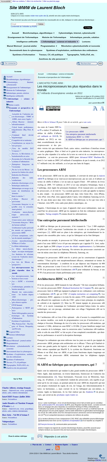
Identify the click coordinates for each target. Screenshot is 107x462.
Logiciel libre (14, 332)
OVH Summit (17, 305)
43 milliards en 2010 (47, 136)
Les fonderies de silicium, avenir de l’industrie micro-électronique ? (22, 256)
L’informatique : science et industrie (60, 42)
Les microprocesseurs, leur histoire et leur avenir (22, 277)
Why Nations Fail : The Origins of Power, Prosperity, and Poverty (22, 326)
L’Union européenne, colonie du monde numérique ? (22, 236)
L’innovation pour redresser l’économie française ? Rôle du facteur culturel (22, 222)
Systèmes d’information (24, 54)
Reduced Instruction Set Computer (77, 288)
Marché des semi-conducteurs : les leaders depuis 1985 (22, 294)
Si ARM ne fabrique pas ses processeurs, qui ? (84, 139)
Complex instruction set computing (83, 294)
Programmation (49, 46)
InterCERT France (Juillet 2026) (16, 396)
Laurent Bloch (97, 103)
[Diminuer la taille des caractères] (102, 110)
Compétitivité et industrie (21, 140)
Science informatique (17, 334)
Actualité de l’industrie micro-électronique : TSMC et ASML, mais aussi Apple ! (22, 116)
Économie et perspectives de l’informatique (54, 77)
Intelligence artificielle (27, 42)
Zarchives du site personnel (53, 59)
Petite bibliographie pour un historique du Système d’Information (22, 315)
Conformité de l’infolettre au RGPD (24, 27)
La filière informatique (20, 246)
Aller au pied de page (51, 1)
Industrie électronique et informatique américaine (22, 184)
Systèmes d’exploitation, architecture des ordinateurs (71, 50)
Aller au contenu (18, 1)
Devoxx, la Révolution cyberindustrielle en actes (22, 154)
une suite (87, 122)
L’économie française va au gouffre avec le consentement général (22, 206)
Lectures (86, 42)
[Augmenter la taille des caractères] (95, 110)
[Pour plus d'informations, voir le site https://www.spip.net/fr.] (102, 458)
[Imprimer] (41, 110)
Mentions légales (62, 445)
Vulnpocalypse (8, 421)
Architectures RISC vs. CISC (78, 136)
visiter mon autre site (38, 16)
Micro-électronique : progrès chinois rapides (22, 300)
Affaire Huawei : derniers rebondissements (22, 123)
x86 (73, 269)
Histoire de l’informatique (54, 37)
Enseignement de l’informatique (23, 37)
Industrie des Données (20, 175)
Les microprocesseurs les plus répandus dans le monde (22, 270)
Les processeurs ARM (75, 131)
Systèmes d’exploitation (71, 421)
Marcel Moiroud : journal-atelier (22, 46)
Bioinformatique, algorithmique (39, 33)
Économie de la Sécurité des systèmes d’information (22, 160)
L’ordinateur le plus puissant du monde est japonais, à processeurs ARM (22, 230)
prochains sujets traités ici (67, 394)
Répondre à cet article (55, 436)
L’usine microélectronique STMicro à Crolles (22, 242)
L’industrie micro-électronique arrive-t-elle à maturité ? (22, 214)
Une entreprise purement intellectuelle (81, 134)
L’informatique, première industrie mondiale (22, 287)
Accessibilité (6, 1)
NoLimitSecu (12, 399)
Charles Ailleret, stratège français (16, 387)
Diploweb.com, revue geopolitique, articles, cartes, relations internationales (17, 391)
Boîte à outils (14, 105)
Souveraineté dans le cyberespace (26, 50)
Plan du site (37, 445)
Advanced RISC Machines (91, 157)
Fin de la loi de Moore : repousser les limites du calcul (22, 170)
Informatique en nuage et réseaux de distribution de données (22, 191)
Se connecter (10, 63)
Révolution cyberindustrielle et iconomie (80, 46)
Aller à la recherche (34, 1)
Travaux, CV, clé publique (51, 54)
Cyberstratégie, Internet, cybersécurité (77, 33)
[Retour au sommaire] (104, 168)
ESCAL (98, 460)
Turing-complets (52, 214)
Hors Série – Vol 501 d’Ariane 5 (15, 414)
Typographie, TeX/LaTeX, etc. (81, 54)
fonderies (89, 391)
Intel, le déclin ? (18, 196)
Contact (48, 445)
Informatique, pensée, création (84, 37)
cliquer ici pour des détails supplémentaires (74, 246)
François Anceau (46, 424)
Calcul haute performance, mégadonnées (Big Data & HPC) (22, 129)
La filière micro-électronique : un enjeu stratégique (22, 250)
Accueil (15, 33)
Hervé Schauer (50, 122)
